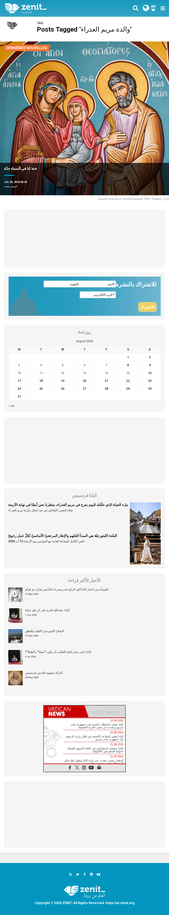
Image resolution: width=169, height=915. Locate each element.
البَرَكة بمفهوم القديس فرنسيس (44, 672)
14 (106, 373)
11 (41, 373)
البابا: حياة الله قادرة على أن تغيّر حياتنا (47, 610)
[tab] (64, 711)
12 (62, 373)
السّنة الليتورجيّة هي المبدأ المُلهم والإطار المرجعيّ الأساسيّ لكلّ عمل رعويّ (62, 536)
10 (19, 373)
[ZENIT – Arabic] (47, 8)
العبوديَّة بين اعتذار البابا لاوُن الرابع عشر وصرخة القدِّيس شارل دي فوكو (66, 589)
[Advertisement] (84, 238)
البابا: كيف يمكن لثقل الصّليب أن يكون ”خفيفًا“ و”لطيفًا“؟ (58, 651)
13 (84, 373)
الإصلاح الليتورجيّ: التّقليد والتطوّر (44, 631)
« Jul (11, 405)
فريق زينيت (10, 186)
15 (128, 373)
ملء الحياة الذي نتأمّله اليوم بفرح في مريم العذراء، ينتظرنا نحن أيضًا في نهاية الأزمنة (68, 505)
